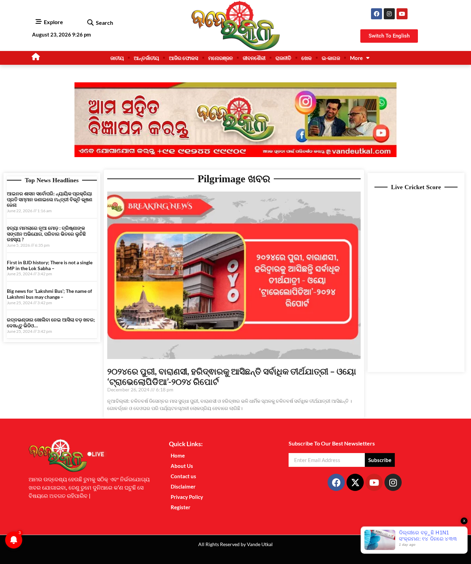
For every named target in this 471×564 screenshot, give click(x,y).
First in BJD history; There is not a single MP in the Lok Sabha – (49, 265)
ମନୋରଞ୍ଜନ (220, 58)
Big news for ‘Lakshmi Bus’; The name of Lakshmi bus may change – (49, 294)
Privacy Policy (187, 497)
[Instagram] (389, 13)
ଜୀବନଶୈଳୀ (254, 58)
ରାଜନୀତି (283, 58)
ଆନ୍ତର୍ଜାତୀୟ (146, 58)
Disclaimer (183, 486)
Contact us (183, 476)
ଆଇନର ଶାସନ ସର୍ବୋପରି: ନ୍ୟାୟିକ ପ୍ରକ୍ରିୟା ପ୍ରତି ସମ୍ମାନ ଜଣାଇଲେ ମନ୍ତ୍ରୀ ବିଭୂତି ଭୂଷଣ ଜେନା (49, 199)
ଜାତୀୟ (117, 58)
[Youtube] (402, 13)
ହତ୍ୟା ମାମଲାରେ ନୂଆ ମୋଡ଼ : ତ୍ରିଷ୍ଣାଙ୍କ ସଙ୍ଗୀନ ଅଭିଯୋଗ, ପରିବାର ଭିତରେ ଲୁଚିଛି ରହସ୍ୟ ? (46, 234)
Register (180, 507)
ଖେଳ (306, 58)
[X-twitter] (355, 482)
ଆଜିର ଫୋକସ (183, 58)
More (356, 58)
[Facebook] (376, 13)
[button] (90, 23)
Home (178, 455)
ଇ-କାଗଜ (331, 58)
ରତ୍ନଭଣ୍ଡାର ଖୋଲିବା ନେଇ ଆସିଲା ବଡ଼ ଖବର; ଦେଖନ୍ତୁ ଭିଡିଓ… (51, 322)
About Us (182, 466)
